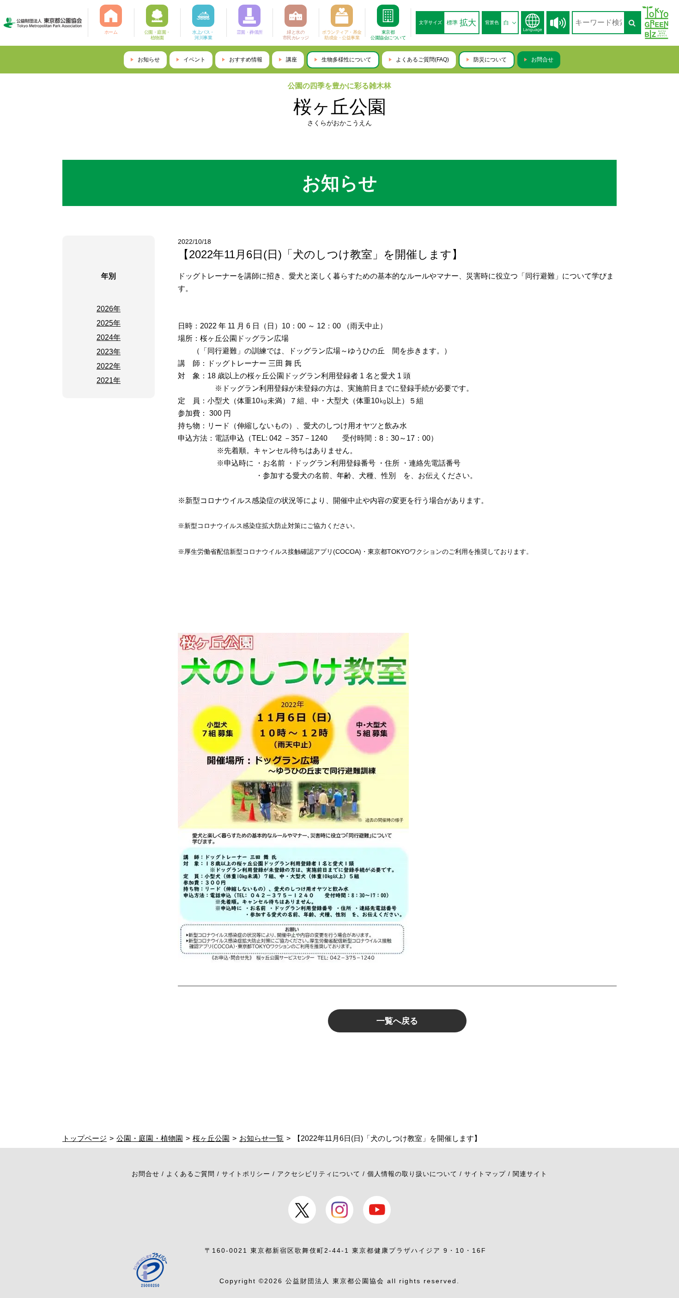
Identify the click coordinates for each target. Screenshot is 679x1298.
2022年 (109, 366)
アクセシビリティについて (318, 1173)
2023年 (109, 352)
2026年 (109, 309)
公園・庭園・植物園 (149, 1138)
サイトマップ (485, 1173)
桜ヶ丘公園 (339, 107)
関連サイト (530, 1173)
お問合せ (542, 59)
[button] (558, 23)
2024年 (109, 337)
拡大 (468, 22)
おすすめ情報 (245, 59)
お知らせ (149, 59)
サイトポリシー (246, 1173)
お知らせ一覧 (261, 1138)
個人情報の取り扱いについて (412, 1173)
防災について (490, 59)
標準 (452, 22)
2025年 (109, 323)
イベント (194, 59)
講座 (291, 59)
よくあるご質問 (190, 1173)
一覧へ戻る (397, 1020)
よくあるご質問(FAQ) (422, 59)
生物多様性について (346, 59)
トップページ (84, 1138)
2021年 (109, 380)
